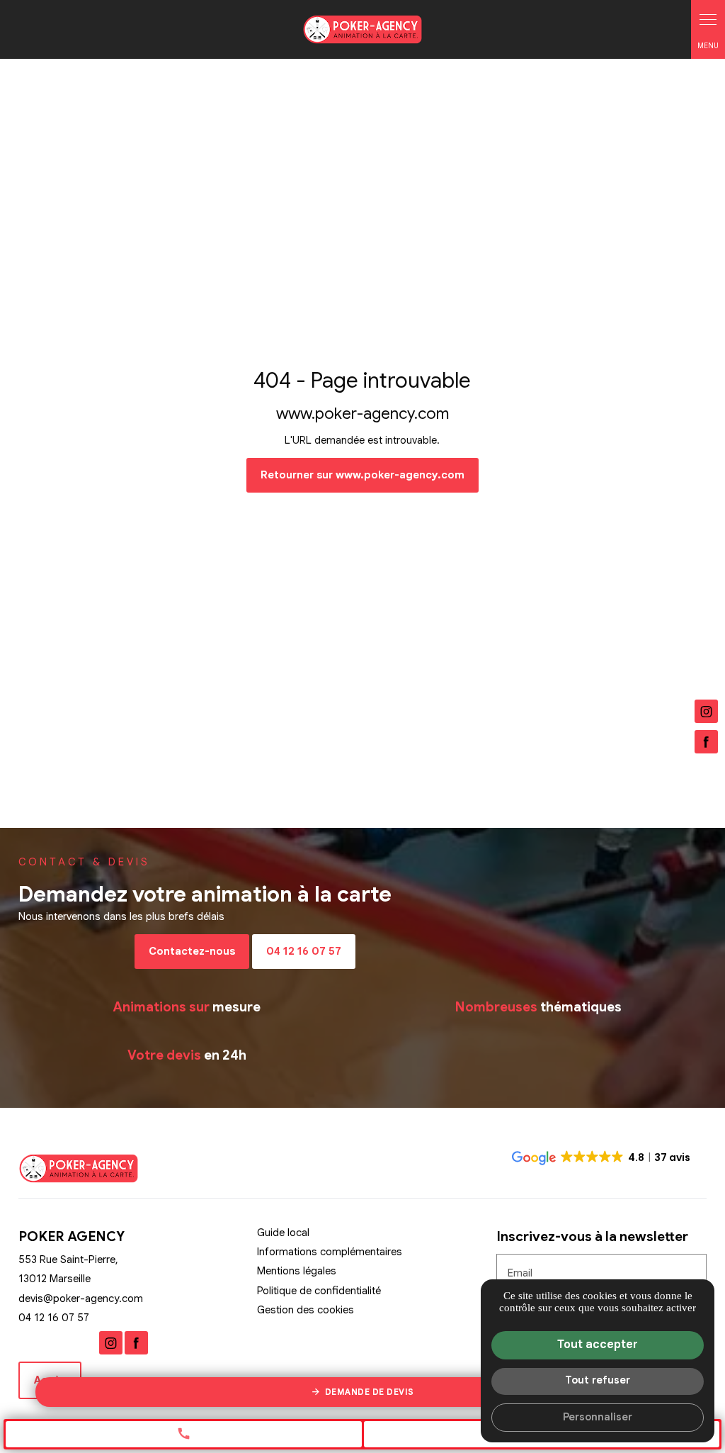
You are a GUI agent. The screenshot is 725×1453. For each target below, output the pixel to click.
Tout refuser (597, 1380)
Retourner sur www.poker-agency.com (362, 475)
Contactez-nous (192, 951)
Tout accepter (597, 1344)
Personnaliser (597, 1416)
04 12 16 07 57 (303, 951)
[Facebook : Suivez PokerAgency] (706, 741)
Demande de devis (369, 1391)
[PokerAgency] (362, 29)
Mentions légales (296, 1270)
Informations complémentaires (329, 1252)
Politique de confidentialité (319, 1290)
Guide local (283, 1232)
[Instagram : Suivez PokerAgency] (706, 711)
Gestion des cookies (305, 1309)
